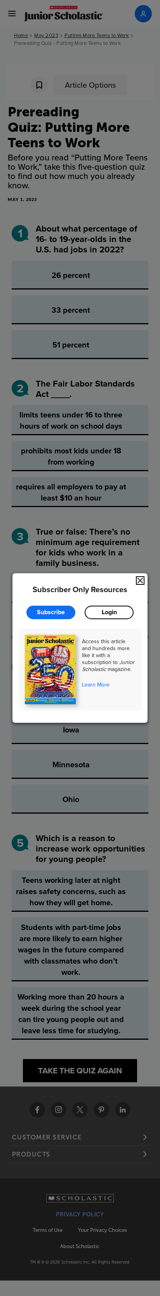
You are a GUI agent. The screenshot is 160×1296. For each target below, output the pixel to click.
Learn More (96, 684)
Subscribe (51, 612)
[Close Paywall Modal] (140, 580)
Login (109, 612)
